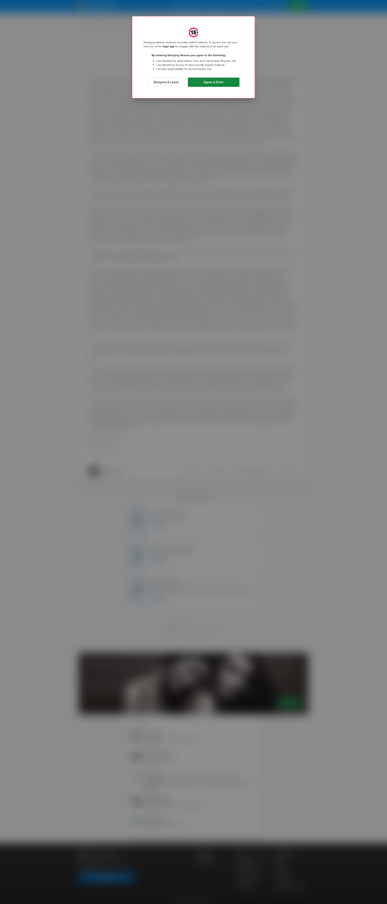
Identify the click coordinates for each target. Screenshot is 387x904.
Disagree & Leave (166, 82)
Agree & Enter (214, 82)
